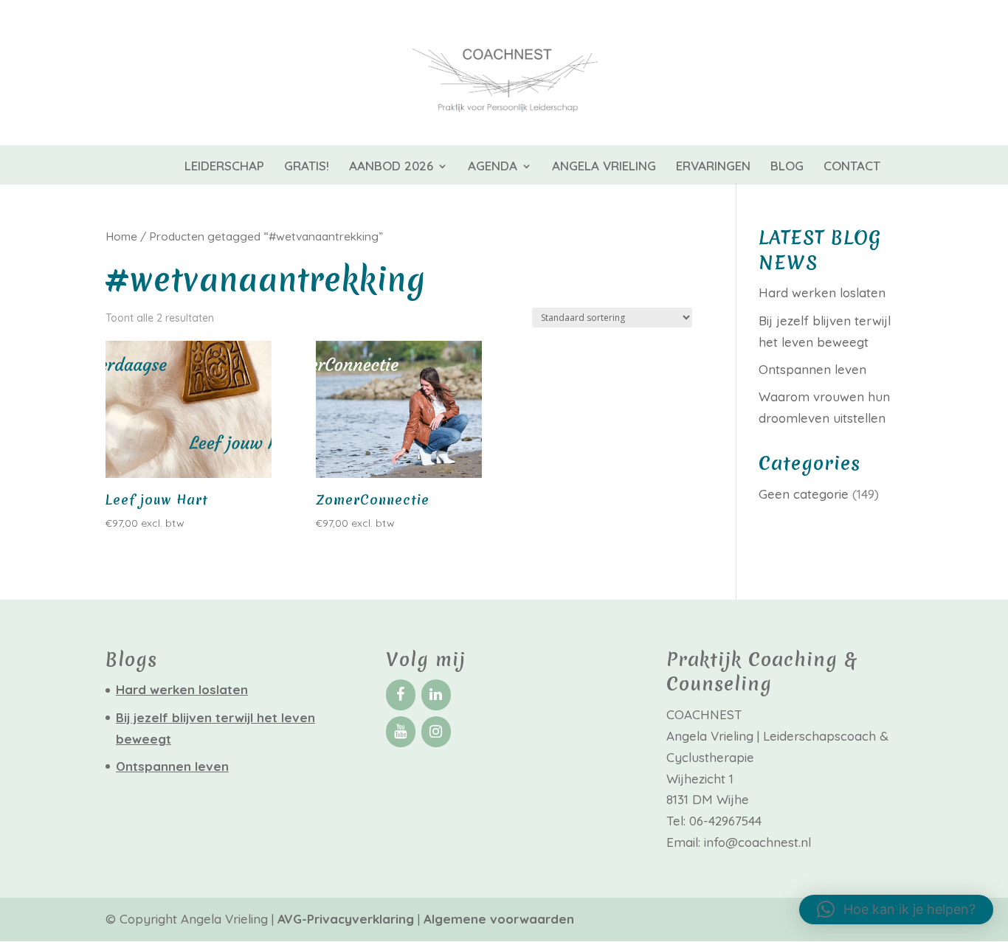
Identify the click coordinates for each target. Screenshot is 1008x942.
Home (121, 236)
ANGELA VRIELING (604, 167)
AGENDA (492, 167)
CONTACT (852, 167)
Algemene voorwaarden (499, 919)
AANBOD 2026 (391, 167)
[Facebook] (400, 694)
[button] (896, 909)
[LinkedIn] (436, 694)
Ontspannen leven (812, 369)
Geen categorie (804, 494)
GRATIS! (306, 167)
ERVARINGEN (713, 167)
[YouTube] (400, 731)
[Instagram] (436, 731)
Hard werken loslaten (822, 292)
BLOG (787, 167)
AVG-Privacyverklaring (347, 919)
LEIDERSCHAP (224, 167)
